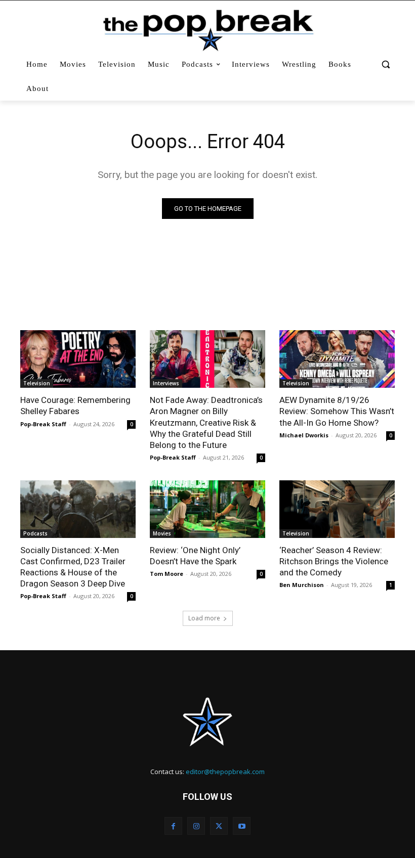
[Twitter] (219, 826)
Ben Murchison (301, 585)
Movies (162, 533)
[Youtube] (242, 826)
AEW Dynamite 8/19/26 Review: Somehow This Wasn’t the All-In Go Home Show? (336, 411)
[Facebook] (173, 826)
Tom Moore (166, 573)
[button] (385, 64)
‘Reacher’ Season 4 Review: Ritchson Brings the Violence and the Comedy (333, 561)
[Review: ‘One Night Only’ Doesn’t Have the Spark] (207, 509)
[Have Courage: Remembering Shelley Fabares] (78, 359)
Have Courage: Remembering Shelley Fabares (75, 405)
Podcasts (35, 533)
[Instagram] (196, 826)
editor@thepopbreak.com (225, 771)
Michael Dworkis (303, 435)
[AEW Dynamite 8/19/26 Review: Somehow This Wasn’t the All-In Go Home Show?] (337, 359)
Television (36, 383)
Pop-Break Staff (43, 424)
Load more (204, 618)
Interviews (166, 383)
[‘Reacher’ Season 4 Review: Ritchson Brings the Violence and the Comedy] (337, 509)
